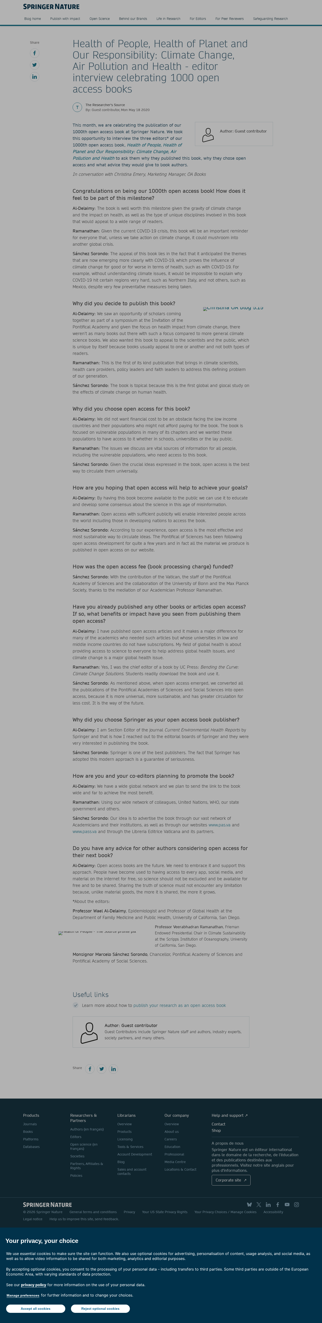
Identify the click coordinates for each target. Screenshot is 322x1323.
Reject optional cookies (100, 1308)
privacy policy (33, 1284)
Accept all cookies (35, 1308)
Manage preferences (23, 1295)
